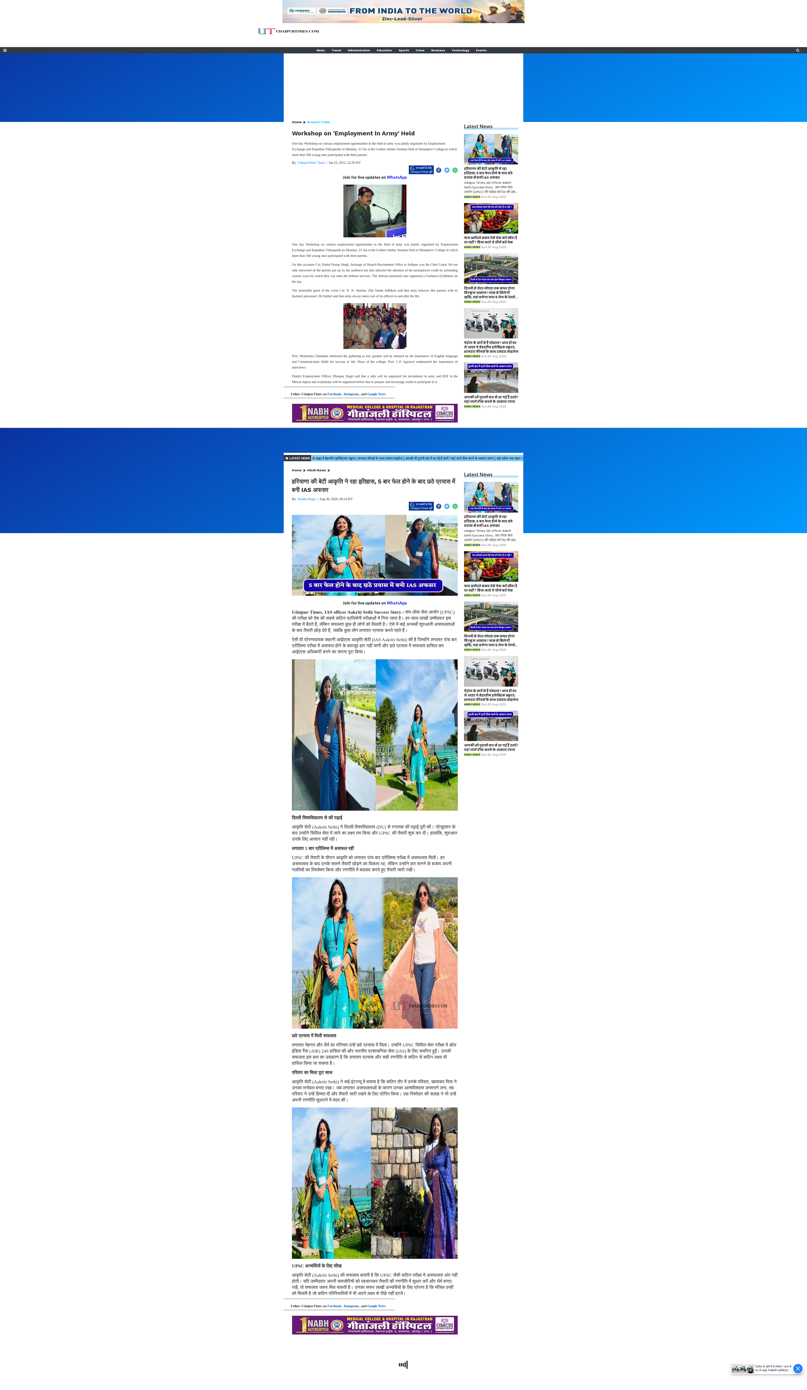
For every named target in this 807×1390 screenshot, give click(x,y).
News (320, 50)
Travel (336, 50)
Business (438, 50)
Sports (404, 50)
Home (297, 122)
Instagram (351, 394)
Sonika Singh (306, 499)
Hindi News (316, 470)
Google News (376, 394)
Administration (359, 50)
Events (481, 50)
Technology (460, 50)
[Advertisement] (403, 82)
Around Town (318, 122)
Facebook (334, 394)
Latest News (478, 126)
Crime (420, 50)
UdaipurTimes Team (311, 162)
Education (384, 50)
